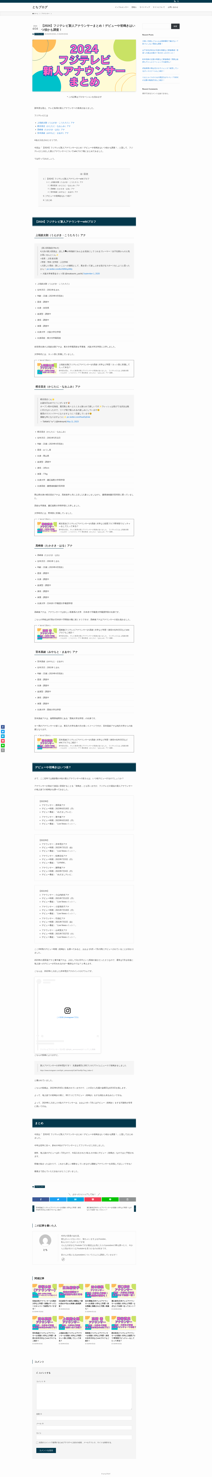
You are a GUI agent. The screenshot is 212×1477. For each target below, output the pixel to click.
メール (40, 1424)
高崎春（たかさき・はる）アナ (51, 130)
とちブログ (40, 7)
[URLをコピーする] (127, 1199)
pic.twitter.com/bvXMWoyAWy (59, 269)
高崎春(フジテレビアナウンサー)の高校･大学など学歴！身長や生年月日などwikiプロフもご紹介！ (94, 631)
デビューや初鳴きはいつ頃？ (59, 196)
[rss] (174, 1)
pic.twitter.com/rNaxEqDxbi (78, 417)
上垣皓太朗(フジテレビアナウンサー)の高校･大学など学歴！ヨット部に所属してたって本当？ (94, 366)
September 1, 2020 (91, 274)
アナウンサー (39, 34)
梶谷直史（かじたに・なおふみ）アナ (54, 126)
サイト (38, 1433)
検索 (175, 26)
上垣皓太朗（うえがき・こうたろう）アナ (56, 123)
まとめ (49, 200)
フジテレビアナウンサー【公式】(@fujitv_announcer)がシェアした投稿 (67, 1049)
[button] (40, 1199)
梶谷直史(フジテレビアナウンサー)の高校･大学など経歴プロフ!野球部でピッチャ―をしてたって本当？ (94, 525)
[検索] (178, 1)
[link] (63, 1259)
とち (45, 1250)
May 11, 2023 (73, 422)
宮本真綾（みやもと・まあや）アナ (53, 133)
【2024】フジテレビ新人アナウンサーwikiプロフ (67, 179)
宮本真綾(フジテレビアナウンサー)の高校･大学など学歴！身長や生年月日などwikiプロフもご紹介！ (93, 741)
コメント (40, 1381)
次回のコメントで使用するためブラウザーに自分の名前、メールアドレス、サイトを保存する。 (76, 1442)
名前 (39, 1414)
